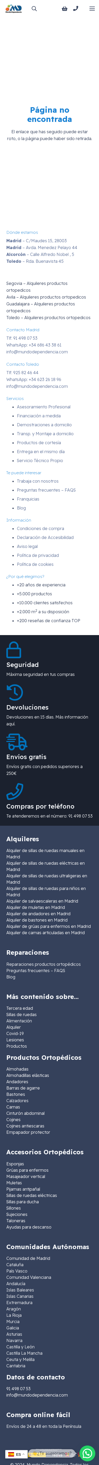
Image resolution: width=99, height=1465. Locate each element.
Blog (21, 508)
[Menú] (92, 8)
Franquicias (28, 499)
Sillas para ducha (22, 1201)
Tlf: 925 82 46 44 (22, 372)
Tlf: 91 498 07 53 (21, 338)
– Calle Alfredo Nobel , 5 (40, 254)
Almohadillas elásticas (27, 1075)
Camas (13, 1107)
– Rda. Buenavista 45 (35, 261)
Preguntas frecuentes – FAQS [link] (35, 970)
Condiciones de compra (40, 528)
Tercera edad (19, 1008)
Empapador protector (28, 1132)
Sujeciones (16, 1214)
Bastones (15, 1094)
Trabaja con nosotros (38, 481)
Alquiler (13, 1027)
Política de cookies (35, 564)
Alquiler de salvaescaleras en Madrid (42, 901)
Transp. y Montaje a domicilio (45, 433)
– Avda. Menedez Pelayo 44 (41, 247)
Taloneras (15, 1220)
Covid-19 (15, 1033)
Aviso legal (27, 546)
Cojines (13, 1119)
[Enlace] (76, 8)
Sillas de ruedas (21, 1014)
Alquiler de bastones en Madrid (37, 920)
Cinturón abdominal (25, 1113)
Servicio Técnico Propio (40, 460)
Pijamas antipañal (23, 1189)
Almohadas (17, 1069)
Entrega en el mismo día (41, 451)
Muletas (14, 1182)
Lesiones (15, 1039)
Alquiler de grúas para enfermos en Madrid (48, 926)
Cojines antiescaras (25, 1126)
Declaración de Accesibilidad (45, 537)
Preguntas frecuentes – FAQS (46, 490)
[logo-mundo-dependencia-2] (13, 8)
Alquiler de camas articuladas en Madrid (45, 932)
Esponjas (15, 1163)
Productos (16, 1046)
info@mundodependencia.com (37, 351)
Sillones (13, 1208)
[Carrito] (64, 8)
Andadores (17, 1081)
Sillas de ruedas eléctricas (31, 1195)
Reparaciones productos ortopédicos (43, 964)
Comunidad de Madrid (28, 1258)
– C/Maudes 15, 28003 (36, 240)
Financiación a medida (39, 415)
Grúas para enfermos (27, 1170)
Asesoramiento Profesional (43, 406)
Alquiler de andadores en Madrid (38, 913)
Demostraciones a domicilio (44, 424)
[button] (34, 8)
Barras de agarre (23, 1088)
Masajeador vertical (25, 1176)
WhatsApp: (34, 345)
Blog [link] (10, 976)
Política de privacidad (38, 555)
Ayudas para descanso (28, 1227)
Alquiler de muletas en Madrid (35, 907)
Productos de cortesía (39, 442)
